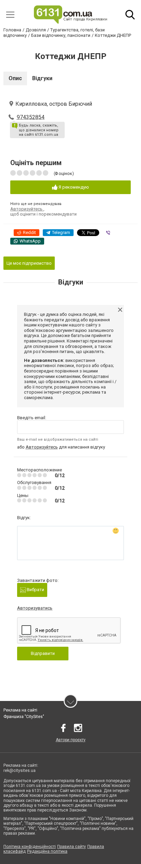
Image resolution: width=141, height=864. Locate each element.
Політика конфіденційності (29, 846)
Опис (15, 78)
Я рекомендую (73, 187)
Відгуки (42, 78)
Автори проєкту (71, 739)
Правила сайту (71, 846)
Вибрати (35, 589)
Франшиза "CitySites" (23, 716)
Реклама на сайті (20, 710)
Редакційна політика (47, 851)
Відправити (43, 653)
